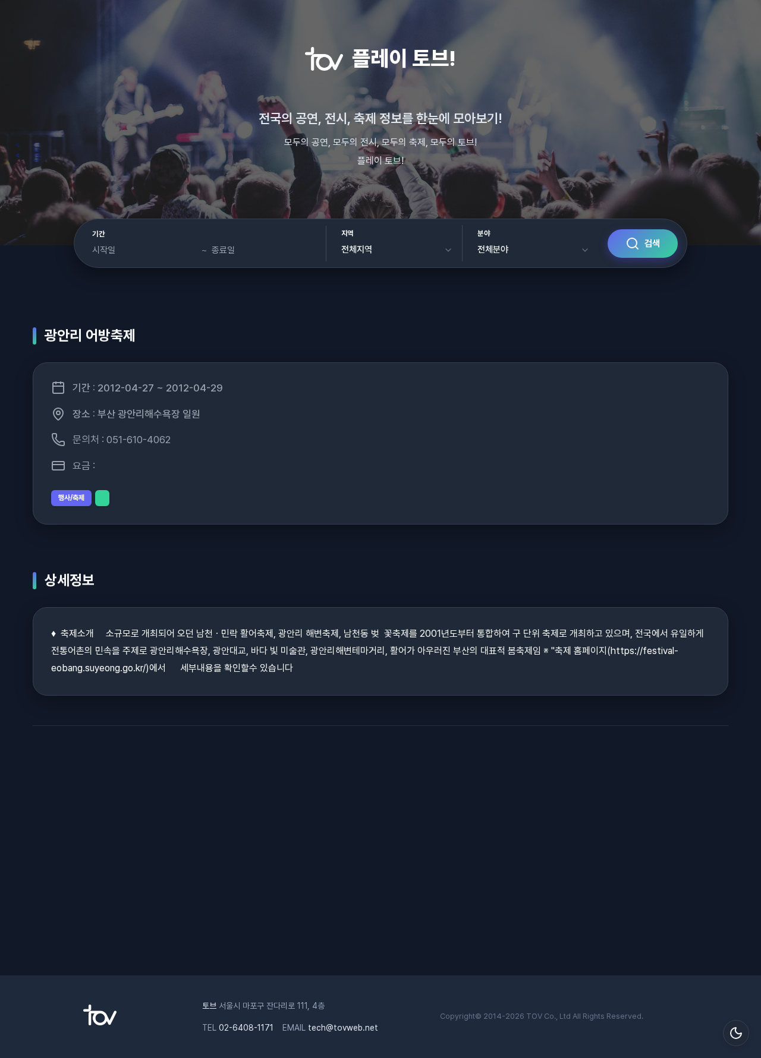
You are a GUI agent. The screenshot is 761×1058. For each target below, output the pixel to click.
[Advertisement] (380, 856)
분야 (483, 233)
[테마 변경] (736, 1033)
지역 (347, 233)
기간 (98, 234)
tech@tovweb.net (343, 1027)
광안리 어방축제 (90, 335)
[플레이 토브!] (100, 1022)
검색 (652, 243)
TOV (534, 1016)
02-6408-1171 (246, 1027)
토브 (209, 1005)
